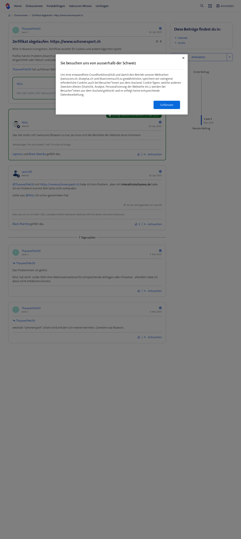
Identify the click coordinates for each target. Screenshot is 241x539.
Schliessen (166, 105)
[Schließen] (183, 58)
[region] (121, 84)
